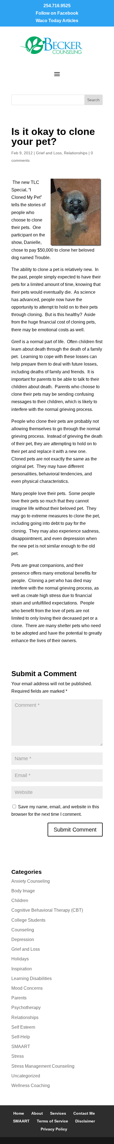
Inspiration (21, 968)
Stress (17, 1056)
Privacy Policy (54, 1129)
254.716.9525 (57, 5)
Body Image (23, 890)
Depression (22, 939)
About (37, 1113)
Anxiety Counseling (30, 881)
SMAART (20, 1046)
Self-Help (20, 1036)
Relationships (75, 153)
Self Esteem (23, 1027)
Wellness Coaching (30, 1085)
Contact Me (84, 1113)
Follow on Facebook (57, 13)
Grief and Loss (49, 153)
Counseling (22, 929)
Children (19, 900)
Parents (19, 998)
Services (58, 1113)
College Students (28, 920)
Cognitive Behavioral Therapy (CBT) (47, 910)
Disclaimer (85, 1121)
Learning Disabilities (31, 978)
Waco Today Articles (57, 20)
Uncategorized (25, 1075)
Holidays (20, 959)
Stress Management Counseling (42, 1066)
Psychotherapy (26, 1007)
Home (18, 1113)
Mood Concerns (27, 988)
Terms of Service (52, 1121)
